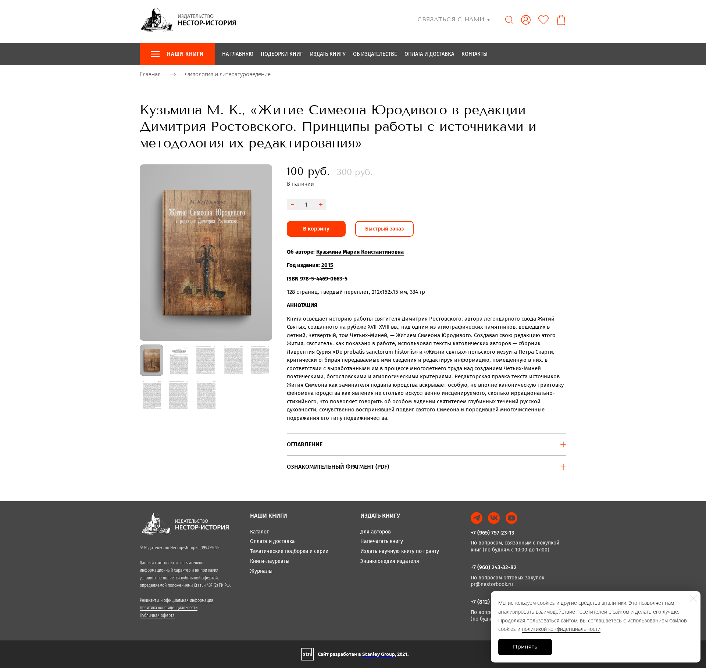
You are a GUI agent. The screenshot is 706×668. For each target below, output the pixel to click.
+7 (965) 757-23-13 (492, 532)
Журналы (261, 571)
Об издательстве (375, 53)
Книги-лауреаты (269, 561)
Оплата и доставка (429, 53)
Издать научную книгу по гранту (399, 551)
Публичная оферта (157, 615)
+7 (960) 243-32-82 (494, 567)
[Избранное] (543, 20)
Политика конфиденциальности (168, 607)
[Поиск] (509, 19)
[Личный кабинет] (526, 20)
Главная (150, 74)
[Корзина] (561, 20)
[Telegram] (476, 518)
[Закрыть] (693, 598)
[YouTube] (511, 518)
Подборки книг (282, 53)
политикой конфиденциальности (561, 628)
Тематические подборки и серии (289, 551)
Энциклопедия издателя (389, 561)
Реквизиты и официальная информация (176, 600)
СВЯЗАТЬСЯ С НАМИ (454, 19)
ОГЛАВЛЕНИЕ (304, 444)
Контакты (474, 53)
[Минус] (292, 204)
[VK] (494, 518)
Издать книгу (328, 53)
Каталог (259, 532)
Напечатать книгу (381, 541)
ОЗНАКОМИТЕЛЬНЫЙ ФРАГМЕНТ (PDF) (338, 466)
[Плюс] (320, 204)
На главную (237, 53)
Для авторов (375, 532)
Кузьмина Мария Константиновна (360, 252)
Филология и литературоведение (228, 74)
